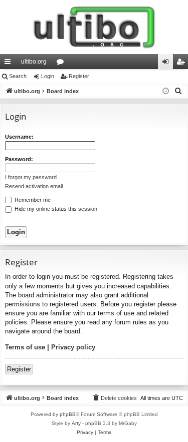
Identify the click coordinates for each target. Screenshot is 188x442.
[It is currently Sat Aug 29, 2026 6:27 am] (165, 91)
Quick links (9, 63)
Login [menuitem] (167, 63)
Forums (62, 63)
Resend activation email (34, 186)
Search (18, 76)
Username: (19, 137)
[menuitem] (178, 91)
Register (79, 76)
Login (47, 76)
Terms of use (25, 347)
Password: (19, 159)
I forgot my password (31, 177)
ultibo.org (34, 61)
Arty (76, 423)
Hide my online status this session (55, 209)
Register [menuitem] (182, 63)
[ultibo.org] (94, 27)
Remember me (32, 200)
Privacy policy (73, 347)
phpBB (68, 414)
